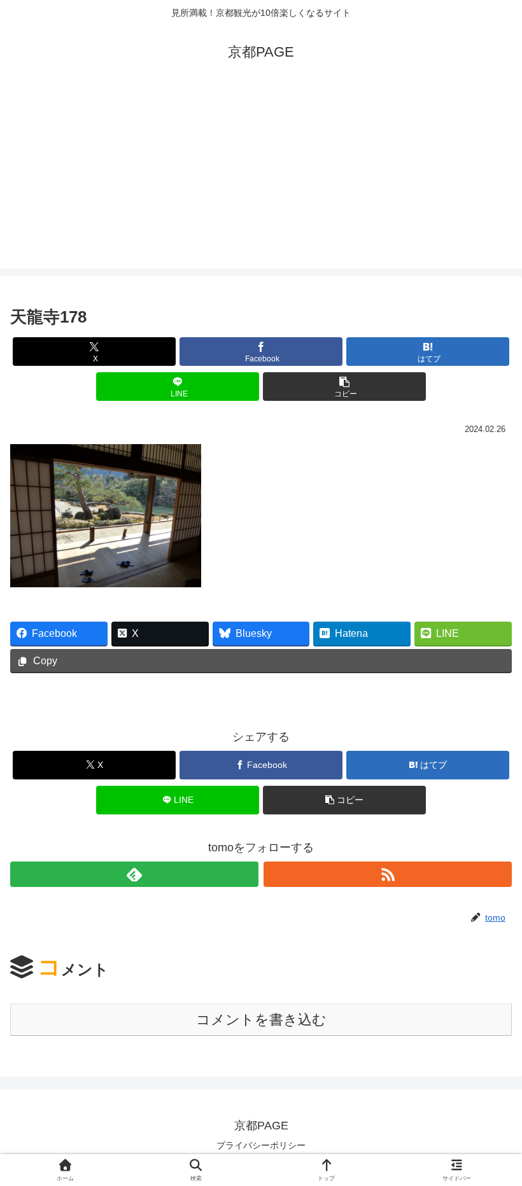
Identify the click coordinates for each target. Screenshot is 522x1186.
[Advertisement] (261, 179)
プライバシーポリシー (261, 1145)
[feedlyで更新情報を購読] (134, 874)
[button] (344, 386)
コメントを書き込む (261, 1020)
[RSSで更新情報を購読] (388, 874)
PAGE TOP (498, 1140)
